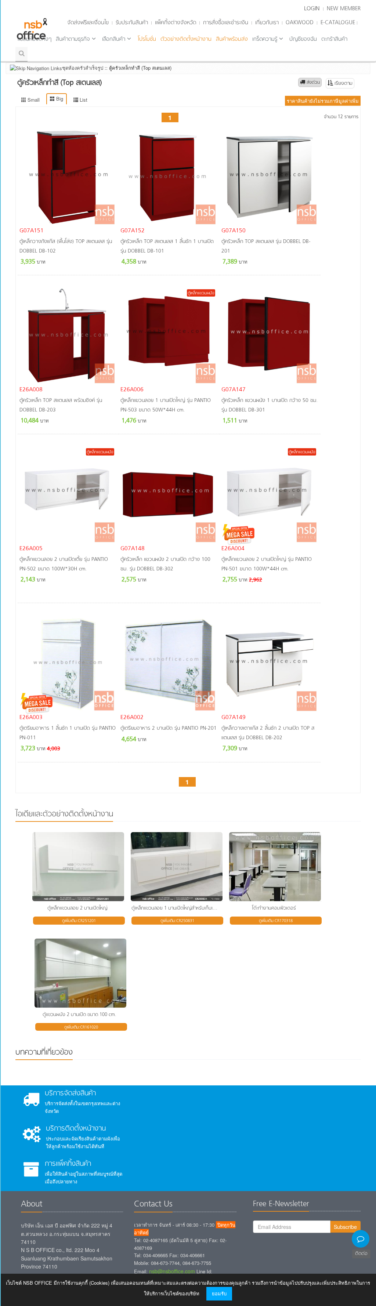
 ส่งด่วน (310, 82)
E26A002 (132, 717)
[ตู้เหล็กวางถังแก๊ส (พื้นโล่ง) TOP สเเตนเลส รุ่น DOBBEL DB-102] (68, 177)
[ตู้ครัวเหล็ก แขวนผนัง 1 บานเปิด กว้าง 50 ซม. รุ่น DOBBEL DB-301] (270, 336)
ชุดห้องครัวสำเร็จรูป (82, 67)
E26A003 (31, 717)
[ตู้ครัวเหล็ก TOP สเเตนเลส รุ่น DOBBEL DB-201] (270, 177)
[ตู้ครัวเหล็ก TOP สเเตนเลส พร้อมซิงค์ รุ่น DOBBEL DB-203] (68, 336)
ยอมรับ (219, 1293)
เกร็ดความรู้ (264, 39)
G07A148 (132, 549)
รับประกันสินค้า (132, 22)
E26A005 (31, 549)
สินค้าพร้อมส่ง (232, 39)
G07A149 (233, 717)
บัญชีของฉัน (303, 39)
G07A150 (233, 231)
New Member (344, 8)
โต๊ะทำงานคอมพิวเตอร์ (274, 908)
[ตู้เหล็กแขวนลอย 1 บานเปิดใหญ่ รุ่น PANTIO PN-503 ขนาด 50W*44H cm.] (169, 336)
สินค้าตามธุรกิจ (73, 39)
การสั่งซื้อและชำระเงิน (225, 22)
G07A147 (233, 390)
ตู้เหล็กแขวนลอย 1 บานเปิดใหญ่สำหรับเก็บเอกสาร (178, 908)
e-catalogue (338, 22)
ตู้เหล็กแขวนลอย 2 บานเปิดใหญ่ (77, 908)
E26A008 (31, 390)
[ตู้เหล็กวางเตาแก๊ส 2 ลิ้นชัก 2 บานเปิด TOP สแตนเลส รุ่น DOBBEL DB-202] (270, 663)
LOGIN (311, 9)
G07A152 (132, 231)
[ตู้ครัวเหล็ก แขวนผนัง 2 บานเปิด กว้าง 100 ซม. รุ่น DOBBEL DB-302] (169, 495)
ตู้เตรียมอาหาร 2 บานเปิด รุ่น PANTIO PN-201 (168, 728)
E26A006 (132, 390)
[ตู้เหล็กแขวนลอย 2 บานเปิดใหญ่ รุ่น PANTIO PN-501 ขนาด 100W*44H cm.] (270, 495)
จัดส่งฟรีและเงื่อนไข (88, 22)
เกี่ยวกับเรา (267, 22)
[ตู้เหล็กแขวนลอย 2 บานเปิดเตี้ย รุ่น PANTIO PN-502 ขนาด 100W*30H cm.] (68, 495)
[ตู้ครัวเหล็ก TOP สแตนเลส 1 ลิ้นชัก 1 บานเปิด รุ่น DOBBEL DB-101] (169, 177)
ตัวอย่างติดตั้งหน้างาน (186, 39)
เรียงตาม (342, 83)
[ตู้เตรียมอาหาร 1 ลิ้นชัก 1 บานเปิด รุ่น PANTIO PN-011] (68, 663)
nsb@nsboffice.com (172, 1271)
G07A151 (31, 231)
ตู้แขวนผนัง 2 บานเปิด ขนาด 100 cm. (79, 1015)
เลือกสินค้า (113, 39)
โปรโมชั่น (147, 39)
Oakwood (300, 22)
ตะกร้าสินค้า (334, 39)
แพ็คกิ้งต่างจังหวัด (175, 22)
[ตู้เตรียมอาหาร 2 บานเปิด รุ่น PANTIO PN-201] (169, 663)
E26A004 (233, 549)
